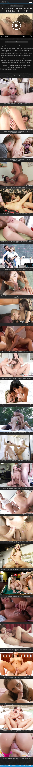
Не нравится (24, 42)
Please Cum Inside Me (6, 69)
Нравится (9, 42)
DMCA (19, 765)
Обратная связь (12, 765)
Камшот (14, 69)
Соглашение (3, 765)
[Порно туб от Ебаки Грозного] (5, 2)
